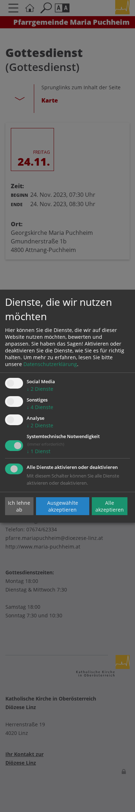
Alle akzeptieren (109, 506)
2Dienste (40, 388)
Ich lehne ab (19, 506)
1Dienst (38, 451)
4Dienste (40, 407)
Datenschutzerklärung (50, 364)
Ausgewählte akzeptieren (62, 506)
